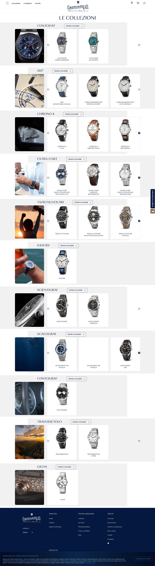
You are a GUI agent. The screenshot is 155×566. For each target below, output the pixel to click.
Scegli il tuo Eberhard (55, 527)
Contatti (110, 535)
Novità (37, 3)
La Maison (28, 3)
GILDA (62, 499)
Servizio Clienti (112, 522)
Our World (81, 522)
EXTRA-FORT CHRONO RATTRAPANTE (93, 192)
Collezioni (16, 3)
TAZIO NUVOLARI (62, 234)
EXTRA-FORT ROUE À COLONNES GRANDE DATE (125, 192)
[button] (48, 45)
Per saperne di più (90, 562)
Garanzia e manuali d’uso (115, 527)
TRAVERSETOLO (62, 454)
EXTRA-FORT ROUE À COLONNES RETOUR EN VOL (62, 192)
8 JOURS (62, 278)
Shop (79, 535)
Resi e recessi (111, 531)
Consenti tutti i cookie (143, 559)
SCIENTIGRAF (62, 321)
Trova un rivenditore (84, 531)
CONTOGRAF (62, 410)
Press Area (111, 518)
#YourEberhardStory (84, 527)
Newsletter (111, 539)
